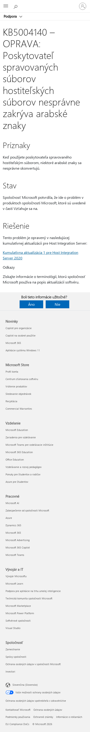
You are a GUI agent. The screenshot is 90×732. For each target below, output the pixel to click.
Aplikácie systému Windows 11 (23, 350)
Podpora (11, 16)
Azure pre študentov (17, 481)
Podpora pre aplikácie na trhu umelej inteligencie (33, 591)
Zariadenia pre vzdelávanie (21, 437)
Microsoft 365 (13, 343)
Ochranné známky (43, 717)
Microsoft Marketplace (18, 605)
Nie (57, 304)
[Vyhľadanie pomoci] (16, 6)
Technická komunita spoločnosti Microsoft (29, 598)
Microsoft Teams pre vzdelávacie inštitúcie (29, 444)
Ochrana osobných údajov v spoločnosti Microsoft (33, 664)
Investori (10, 671)
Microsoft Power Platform (20, 613)
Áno (31, 304)
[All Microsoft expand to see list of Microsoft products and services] (5, 6)
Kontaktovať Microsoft (18, 709)
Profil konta (12, 371)
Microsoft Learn (14, 583)
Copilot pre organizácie (19, 328)
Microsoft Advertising (18, 540)
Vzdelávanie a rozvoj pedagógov (24, 467)
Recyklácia (11, 401)
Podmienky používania (18, 717)
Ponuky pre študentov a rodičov (23, 474)
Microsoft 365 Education (19, 452)
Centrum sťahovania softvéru (22, 379)
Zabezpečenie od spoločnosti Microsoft (27, 510)
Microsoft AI (12, 503)
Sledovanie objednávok (18, 394)
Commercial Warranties (19, 408)
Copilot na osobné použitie (21, 335)
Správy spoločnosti (16, 656)
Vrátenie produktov (16, 386)
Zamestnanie (13, 649)
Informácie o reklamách (69, 717)
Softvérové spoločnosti (18, 620)
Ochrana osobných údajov (47, 709)
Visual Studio (13, 628)
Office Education (15, 459)
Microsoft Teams (15, 555)
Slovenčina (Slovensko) (25, 684)
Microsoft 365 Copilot (18, 547)
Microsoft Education (17, 430)
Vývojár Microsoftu (16, 576)
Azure (9, 518)
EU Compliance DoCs (17, 724)
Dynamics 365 (13, 525)
